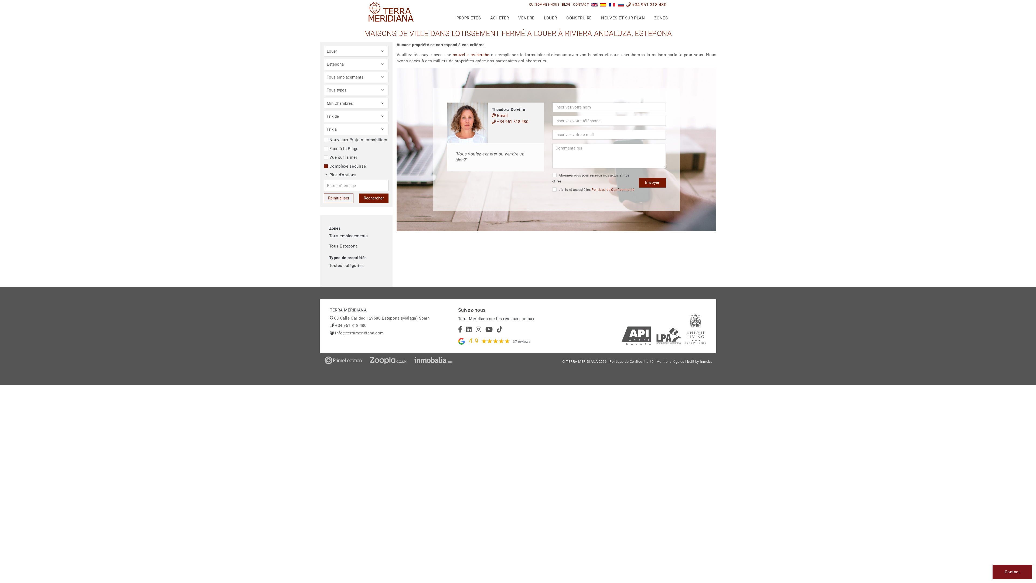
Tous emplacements (348, 235)
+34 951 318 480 (648, 4)
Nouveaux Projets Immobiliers (358, 139)
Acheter (499, 18)
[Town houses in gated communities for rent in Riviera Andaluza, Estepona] (594, 5)
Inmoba (706, 362)
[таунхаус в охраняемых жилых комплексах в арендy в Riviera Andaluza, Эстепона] (621, 5)
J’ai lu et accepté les (596, 190)
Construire (579, 18)
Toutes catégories (346, 265)
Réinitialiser (338, 198)
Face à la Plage (344, 148)
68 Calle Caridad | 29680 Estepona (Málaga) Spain (382, 318)
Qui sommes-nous (544, 4)
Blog (566, 4)
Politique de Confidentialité (613, 190)
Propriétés (468, 18)
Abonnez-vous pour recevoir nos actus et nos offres (590, 179)
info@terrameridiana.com (359, 333)
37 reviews (522, 342)
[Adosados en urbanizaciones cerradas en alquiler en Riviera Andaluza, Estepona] (603, 5)
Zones (661, 18)
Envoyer (652, 182)
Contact (581, 4)
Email (502, 115)
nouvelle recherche (471, 54)
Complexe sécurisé (347, 166)
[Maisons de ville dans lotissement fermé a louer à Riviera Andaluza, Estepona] (612, 5)
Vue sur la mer (343, 157)
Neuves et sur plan (623, 18)
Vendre (526, 18)
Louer (550, 18)
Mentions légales (670, 362)
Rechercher (374, 198)
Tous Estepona (343, 246)
